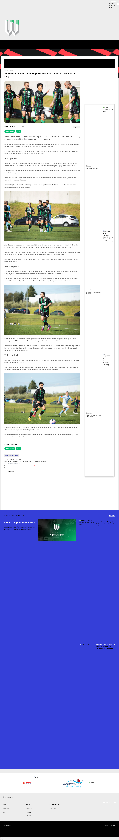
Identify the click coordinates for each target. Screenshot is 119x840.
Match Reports (10, 131)
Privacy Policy (17, 465)
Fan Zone (101, 12)
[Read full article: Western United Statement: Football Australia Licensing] (108, 414)
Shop (4, 812)
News (11, 70)
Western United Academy (75, 12)
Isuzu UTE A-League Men (11, 455)
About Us (60, 12)
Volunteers (28, 812)
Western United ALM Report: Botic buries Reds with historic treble (105, 524)
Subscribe (11, 471)
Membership (6, 808)
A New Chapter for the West (92, 168)
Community (90, 12)
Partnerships (52, 808)
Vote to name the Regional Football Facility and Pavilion (104, 647)
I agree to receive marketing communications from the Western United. (26, 467)
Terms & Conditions (110, 825)
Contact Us (29, 808)
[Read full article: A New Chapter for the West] (108, 167)
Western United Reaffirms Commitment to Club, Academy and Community (93, 292)
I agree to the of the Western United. (20, 465)
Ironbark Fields (112, 12)
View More (112, 515)
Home (6, 70)
